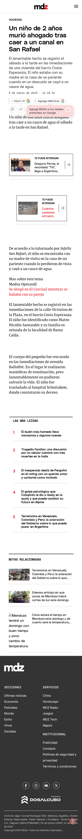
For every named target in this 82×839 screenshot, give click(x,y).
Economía (11, 701)
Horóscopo (50, 701)
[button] (76, 6)
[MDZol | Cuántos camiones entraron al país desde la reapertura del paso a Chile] (63, 208)
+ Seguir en (18, 101)
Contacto (49, 748)
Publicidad (50, 742)
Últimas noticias (15, 695)
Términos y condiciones (59, 766)
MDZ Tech (50, 719)
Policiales (11, 707)
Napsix (47, 725)
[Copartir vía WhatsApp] (12, 109)
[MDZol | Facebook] (26, 785)
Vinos (8, 725)
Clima (47, 695)
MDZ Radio (50, 707)
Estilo (8, 719)
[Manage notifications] (72, 821)
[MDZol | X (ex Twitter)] (56, 785)
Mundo (9, 713)
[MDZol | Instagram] (36, 785)
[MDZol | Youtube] (46, 785)
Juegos (48, 713)
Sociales (10, 731)
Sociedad (15, 20)
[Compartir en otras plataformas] (21, 109)
